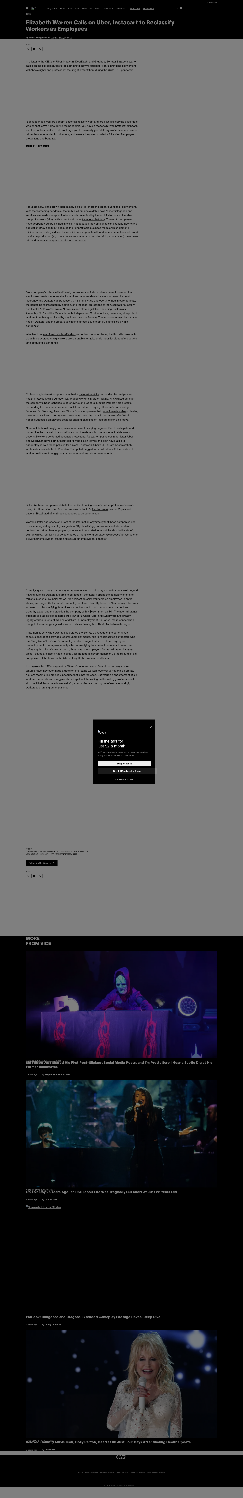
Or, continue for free (124, 779)
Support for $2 (124, 763)
